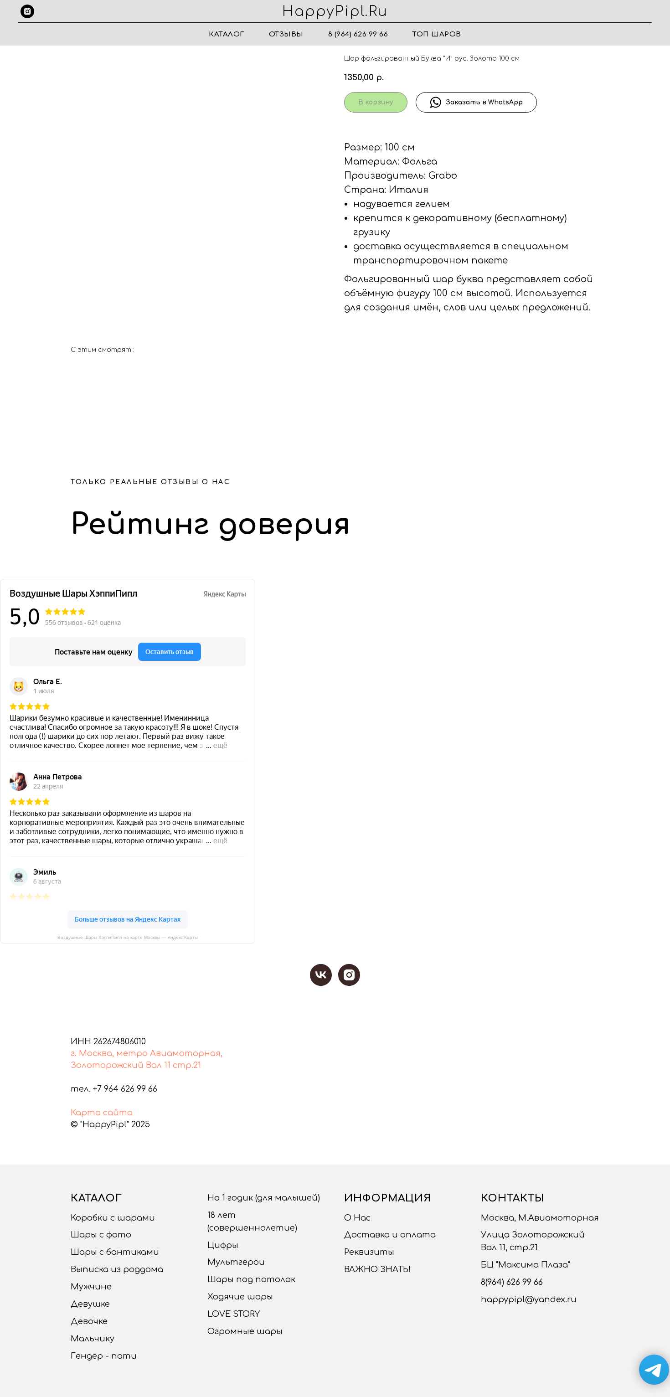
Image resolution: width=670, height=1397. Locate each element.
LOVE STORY (233, 1314)
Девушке (90, 1304)
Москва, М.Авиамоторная (540, 1217)
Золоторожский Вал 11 (120, 1065)
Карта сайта (102, 1112)
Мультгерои (236, 1262)
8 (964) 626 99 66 (358, 34)
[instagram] (27, 11)
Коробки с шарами (113, 1217)
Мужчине (91, 1286)
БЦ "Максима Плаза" (525, 1264)
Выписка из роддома (117, 1269)
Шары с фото (101, 1234)
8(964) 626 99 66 (512, 1282)
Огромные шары (245, 1331)
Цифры (222, 1245)
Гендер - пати (104, 1356)
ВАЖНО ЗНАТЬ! (377, 1269)
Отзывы (286, 34)
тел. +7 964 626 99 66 (114, 1088)
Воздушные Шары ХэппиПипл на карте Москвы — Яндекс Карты (127, 937)
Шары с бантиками (115, 1252)
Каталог (226, 34)
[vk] (321, 975)
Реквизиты (369, 1252)
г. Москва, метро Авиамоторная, (146, 1053)
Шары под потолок (251, 1279)
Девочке (89, 1321)
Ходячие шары (240, 1296)
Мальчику (92, 1338)
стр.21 (187, 1065)
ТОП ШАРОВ (436, 34)
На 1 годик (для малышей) (263, 1197)
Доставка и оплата (390, 1234)
